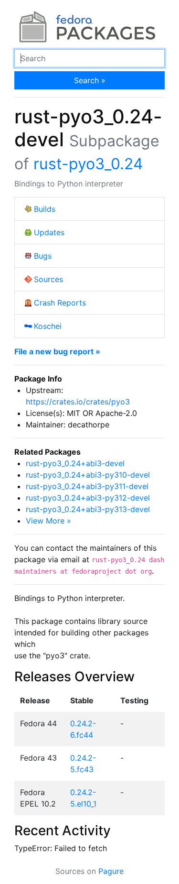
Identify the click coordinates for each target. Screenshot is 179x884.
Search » (89, 80)
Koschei (48, 326)
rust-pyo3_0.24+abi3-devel (75, 463)
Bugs (43, 256)
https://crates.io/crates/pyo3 (78, 401)
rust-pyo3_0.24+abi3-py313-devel (88, 509)
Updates (49, 232)
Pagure (111, 871)
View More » (48, 520)
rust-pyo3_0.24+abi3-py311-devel (87, 486)
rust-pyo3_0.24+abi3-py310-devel (88, 475)
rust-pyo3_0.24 (88, 163)
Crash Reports (60, 302)
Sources (48, 279)
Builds (44, 209)
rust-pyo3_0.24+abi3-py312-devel (88, 497)
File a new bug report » (57, 351)
